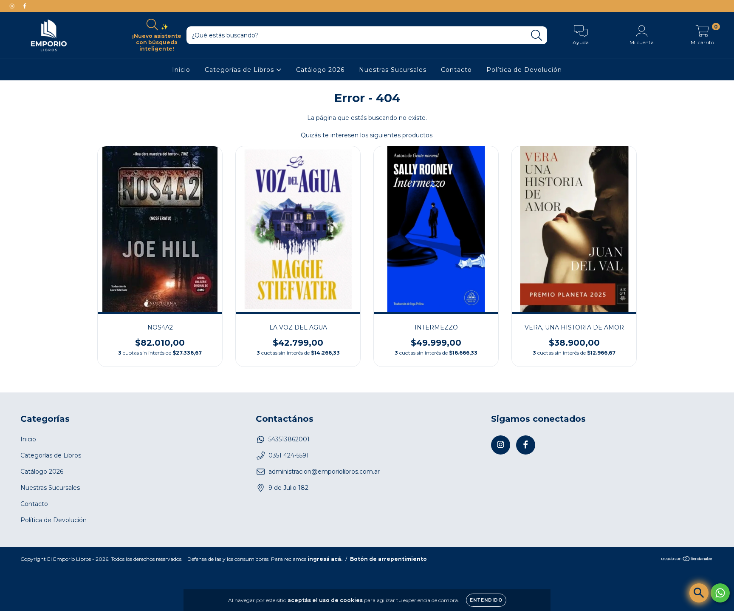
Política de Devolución (524, 70)
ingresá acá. (325, 559)
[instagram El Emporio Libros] (12, 6)
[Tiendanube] (687, 559)
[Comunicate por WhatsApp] (720, 592)
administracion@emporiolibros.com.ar (324, 471)
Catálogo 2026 (320, 70)
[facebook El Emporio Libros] (24, 6)
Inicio (181, 70)
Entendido (486, 600)
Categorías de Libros (240, 70)
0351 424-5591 (288, 455)
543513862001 (289, 439)
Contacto (456, 70)
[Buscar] (537, 35)
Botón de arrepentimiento (388, 559)
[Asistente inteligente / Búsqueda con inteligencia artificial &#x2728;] (699, 592)
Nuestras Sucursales (392, 70)
